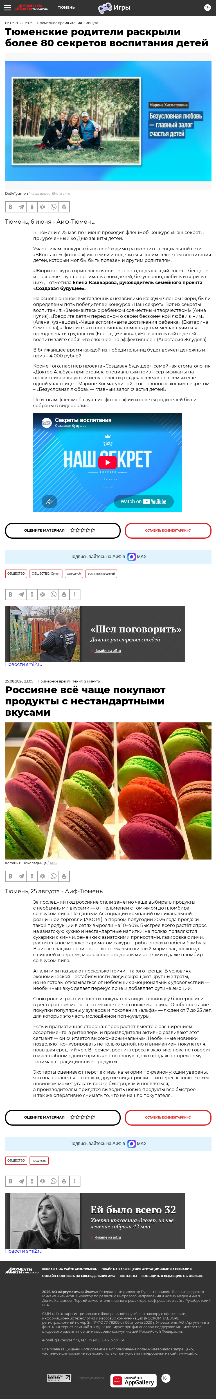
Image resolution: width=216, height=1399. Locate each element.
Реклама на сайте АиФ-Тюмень (69, 1269)
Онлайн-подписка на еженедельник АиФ (78, 1276)
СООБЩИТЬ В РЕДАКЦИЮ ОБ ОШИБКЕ (172, 1276)
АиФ (53, 863)
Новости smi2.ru (23, 664)
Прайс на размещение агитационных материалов (147, 1269)
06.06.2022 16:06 (18, 23)
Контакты (128, 1276)
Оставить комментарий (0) (168, 530)
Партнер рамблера (90, 1378)
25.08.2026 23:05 (19, 681)
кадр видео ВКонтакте (50, 193)
